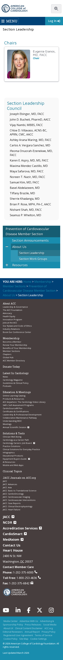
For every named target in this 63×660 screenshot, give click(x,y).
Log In (52, 21)
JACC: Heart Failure (11, 509)
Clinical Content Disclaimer (29, 628)
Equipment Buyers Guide (15, 458)
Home (27, 282)
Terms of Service (43, 635)
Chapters (7, 354)
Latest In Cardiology (16, 373)
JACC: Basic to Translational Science (19, 490)
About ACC (9, 303)
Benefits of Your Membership (17, 348)
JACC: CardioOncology (13, 493)
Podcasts (7, 386)
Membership (42, 282)
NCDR (7, 522)
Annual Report (32, 631)
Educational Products (13, 455)
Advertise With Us (29, 621)
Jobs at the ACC (10, 322)
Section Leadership (31, 253)
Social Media (49, 624)
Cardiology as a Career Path (16, 440)
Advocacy (7, 313)
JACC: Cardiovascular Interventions (19, 500)
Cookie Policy (10, 638)
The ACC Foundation (12, 310)
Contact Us (11, 545)
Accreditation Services (20, 528)
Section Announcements (30, 240)
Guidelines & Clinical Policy (16, 383)
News (5, 376)
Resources (20, 265)
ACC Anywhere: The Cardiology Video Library (24, 402)
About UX (8, 628)
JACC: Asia (7, 487)
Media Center (11, 621)
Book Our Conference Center (17, 332)
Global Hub (8, 357)
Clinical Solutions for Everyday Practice (21, 449)
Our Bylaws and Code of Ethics (17, 325)
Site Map (23, 638)
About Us (19, 247)
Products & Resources (13, 398)
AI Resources (9, 462)
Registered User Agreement (18, 635)
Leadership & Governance (15, 307)
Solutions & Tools (14, 433)
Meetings (7, 424)
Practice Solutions (11, 446)
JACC (5, 481)
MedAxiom (11, 539)
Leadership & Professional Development (22, 414)
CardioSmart (13, 534)
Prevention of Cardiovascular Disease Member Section (27, 231)
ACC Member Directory (14, 360)
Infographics (9, 452)
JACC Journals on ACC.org (19, 477)
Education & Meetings (17, 392)
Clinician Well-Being (12, 436)
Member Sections (14, 286)
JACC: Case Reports (11, 503)
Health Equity (9, 316)
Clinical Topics (12, 471)
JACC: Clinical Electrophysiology (17, 506)
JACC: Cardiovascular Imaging (16, 497)
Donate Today (11, 366)
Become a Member (12, 341)
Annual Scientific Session (14, 427)
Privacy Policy (48, 631)
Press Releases (33, 624)
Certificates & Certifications (16, 411)
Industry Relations (11, 329)
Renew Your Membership (15, 345)
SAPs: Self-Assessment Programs (18, 405)
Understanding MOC (12, 421)
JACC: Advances (10, 484)
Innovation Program (12, 319)
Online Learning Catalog (14, 395)
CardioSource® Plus (12, 408)
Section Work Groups (33, 259)
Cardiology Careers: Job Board (17, 443)
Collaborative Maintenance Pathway (20, 417)
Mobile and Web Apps (13, 465)
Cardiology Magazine (13, 380)
